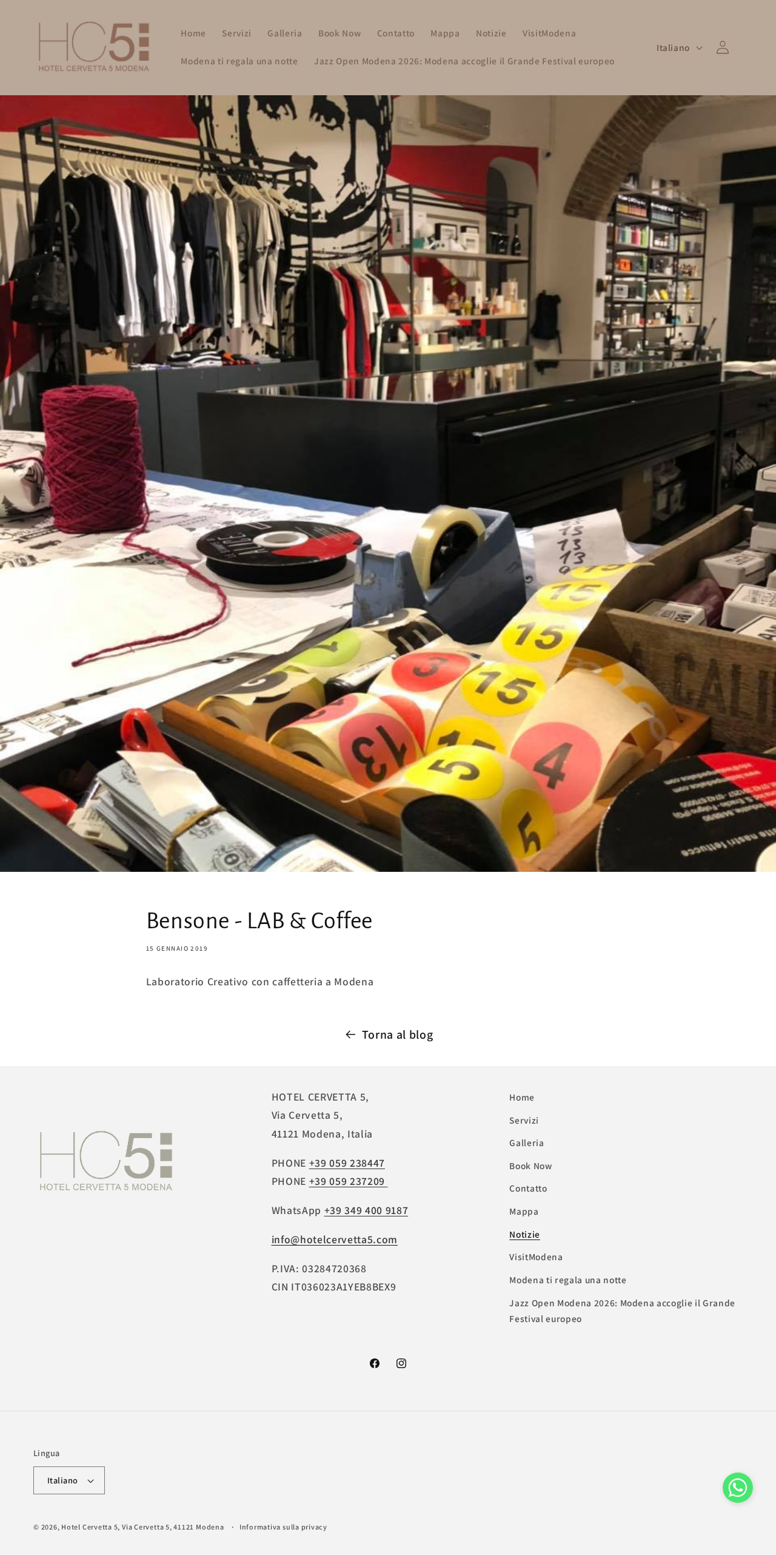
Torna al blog (397, 1034)
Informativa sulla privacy (283, 1526)
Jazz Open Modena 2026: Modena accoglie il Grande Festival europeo (622, 1311)
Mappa (523, 1211)
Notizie (524, 1234)
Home (522, 1097)
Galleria (526, 1142)
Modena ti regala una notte (567, 1279)
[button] (738, 1490)
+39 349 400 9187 (366, 1210)
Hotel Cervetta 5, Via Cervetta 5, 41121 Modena (142, 1526)
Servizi (524, 1120)
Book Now (530, 1165)
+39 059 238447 (347, 1163)
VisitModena (536, 1257)
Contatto (528, 1188)
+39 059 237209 (348, 1181)
